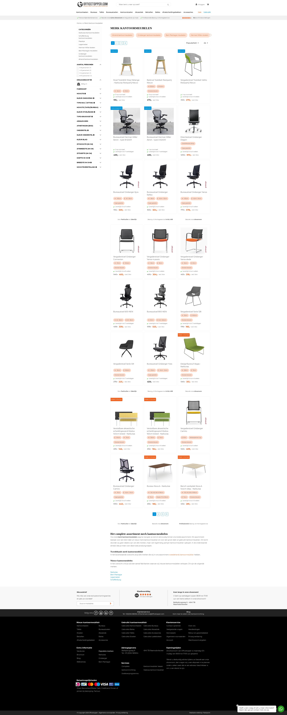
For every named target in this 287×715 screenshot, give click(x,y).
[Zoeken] (168, 4)
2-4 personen (85, 73)
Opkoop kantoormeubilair (154, 670)
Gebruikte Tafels (128, 633)
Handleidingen (194, 629)
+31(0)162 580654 (131, 614)
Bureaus (93, 12)
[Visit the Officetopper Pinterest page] (111, 613)
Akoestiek (139, 12)
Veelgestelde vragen (174, 629)
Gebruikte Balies (128, 629)
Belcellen (149, 12)
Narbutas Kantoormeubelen (89, 33)
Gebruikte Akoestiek (151, 629)
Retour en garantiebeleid (198, 633)
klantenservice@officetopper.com (151, 614)
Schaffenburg (115, 580)
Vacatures (81, 651)
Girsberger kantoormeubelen (85, 55)
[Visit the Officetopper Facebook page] (96, 613)
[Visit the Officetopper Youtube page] (101, 613)
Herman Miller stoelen (87, 47)
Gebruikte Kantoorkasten (131, 626)
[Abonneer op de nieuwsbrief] (110, 603)
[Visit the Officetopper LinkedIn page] (106, 613)
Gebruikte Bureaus (151, 626)
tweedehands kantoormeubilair (181, 555)
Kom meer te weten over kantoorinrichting (188, 614)
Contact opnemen (173, 626)
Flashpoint (206, 713)
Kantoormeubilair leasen (153, 666)
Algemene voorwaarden (175, 637)
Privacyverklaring (195, 637)
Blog (79, 658)
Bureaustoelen (112, 12)
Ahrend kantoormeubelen (88, 59)
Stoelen (80, 633)
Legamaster (83, 44)
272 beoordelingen (204, 18)
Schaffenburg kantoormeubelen (85, 37)
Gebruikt (207, 12)
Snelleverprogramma (130, 674)
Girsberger (103, 658)
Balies (157, 12)
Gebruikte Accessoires (152, 633)
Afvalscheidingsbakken (171, 12)
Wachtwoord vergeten (197, 640)
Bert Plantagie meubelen (88, 51)
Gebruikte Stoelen (129, 637)
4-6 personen (85, 70)
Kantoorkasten (82, 12)
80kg (84, 84)
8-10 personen (85, 76)
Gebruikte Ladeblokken (153, 637)
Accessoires (188, 12)
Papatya (82, 41)
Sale (199, 12)
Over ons (191, 626)
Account (169, 640)
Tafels (101, 12)
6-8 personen (85, 67)
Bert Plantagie (116, 575)
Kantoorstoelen (126, 12)
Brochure (80, 655)
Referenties (81, 662)
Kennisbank (171, 633)
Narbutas (114, 572)
